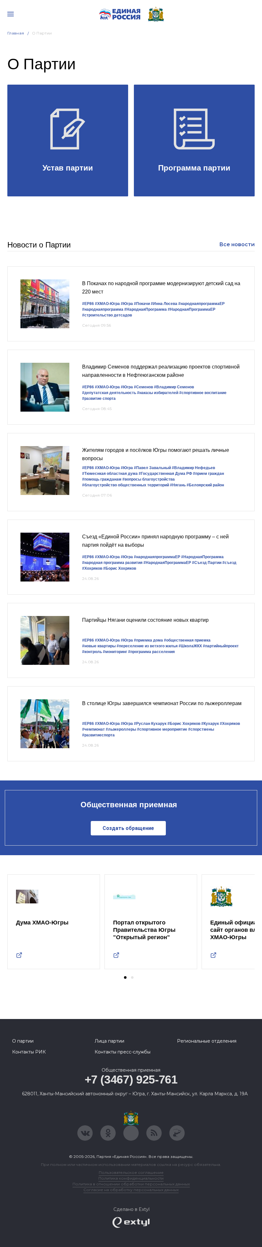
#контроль (92, 652)
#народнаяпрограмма (102, 309)
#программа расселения (151, 652)
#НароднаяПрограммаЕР (191, 309)
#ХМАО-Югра (107, 303)
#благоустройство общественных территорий (125, 485)
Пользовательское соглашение (131, 1172)
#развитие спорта (99, 398)
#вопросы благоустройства (148, 479)
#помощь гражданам (101, 479)
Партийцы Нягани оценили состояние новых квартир (145, 620)
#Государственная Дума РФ (165, 473)
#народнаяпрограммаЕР (201, 303)
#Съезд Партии (206, 562)
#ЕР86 (88, 303)
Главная (15, 33)
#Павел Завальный (152, 468)
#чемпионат (93, 729)
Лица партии (109, 1041)
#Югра (127, 303)
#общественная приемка (187, 640)
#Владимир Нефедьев (193, 468)
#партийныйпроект (221, 646)
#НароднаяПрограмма (145, 309)
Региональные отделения (206, 1041)
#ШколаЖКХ (190, 646)
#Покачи (142, 303)
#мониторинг (115, 652)
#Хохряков (92, 568)
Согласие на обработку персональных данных (131, 1189)
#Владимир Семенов (174, 387)
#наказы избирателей (157, 393)
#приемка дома (148, 640)
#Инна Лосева (164, 303)
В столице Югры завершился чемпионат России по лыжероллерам (162, 703)
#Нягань (178, 485)
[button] (125, 977)
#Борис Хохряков (119, 568)
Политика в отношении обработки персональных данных (131, 1184)
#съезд (229, 562)
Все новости (237, 244)
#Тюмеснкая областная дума (110, 473)
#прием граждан (208, 473)
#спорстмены (201, 729)
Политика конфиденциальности (131, 1178)
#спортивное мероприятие (162, 729)
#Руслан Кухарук (150, 723)
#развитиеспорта (98, 735)
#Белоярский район (205, 485)
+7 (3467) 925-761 (131, 1079)
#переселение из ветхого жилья (147, 646)
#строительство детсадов (107, 315)
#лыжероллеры (121, 729)
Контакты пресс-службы (122, 1052)
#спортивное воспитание (203, 393)
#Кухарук (210, 723)
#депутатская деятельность (109, 393)
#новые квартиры (99, 646)
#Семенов (143, 387)
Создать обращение (128, 828)
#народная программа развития (112, 562)
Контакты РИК (29, 1052)
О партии (23, 1041)
